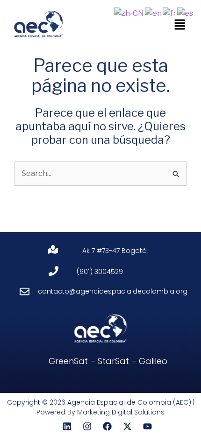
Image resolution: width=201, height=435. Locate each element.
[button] (180, 25)
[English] (154, 12)
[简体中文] (129, 12)
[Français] (170, 12)
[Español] (185, 12)
